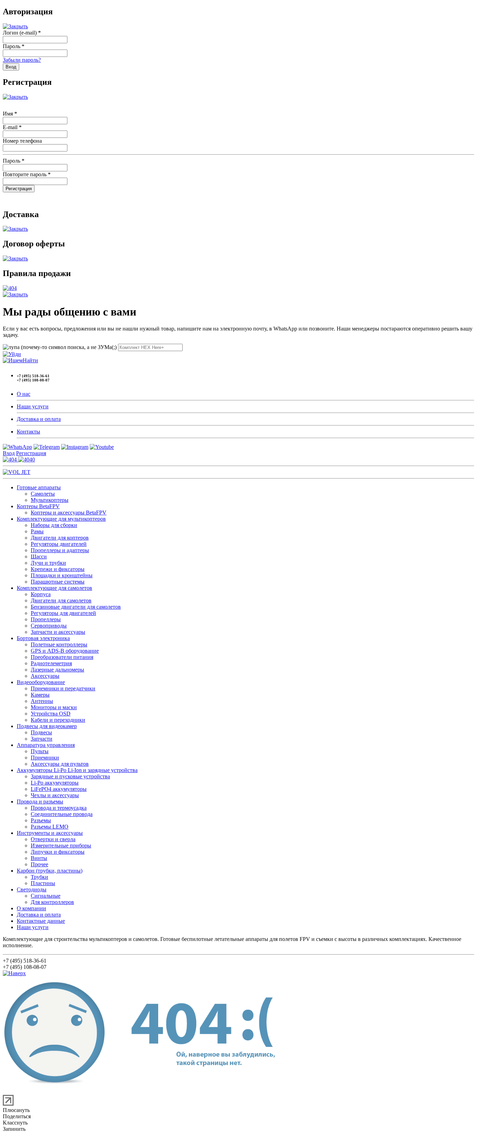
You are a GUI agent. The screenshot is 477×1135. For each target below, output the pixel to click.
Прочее (39, 864)
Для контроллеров (52, 902)
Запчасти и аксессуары (58, 632)
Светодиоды (31, 889)
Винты (39, 858)
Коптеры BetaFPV (38, 506)
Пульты (40, 751)
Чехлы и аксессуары (55, 795)
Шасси (39, 556)
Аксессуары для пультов (60, 764)
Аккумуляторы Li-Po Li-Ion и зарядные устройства (77, 770)
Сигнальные (45, 896)
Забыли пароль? (22, 60)
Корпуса (41, 594)
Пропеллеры (46, 619)
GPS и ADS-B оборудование (65, 651)
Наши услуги (33, 406)
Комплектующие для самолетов (54, 588)
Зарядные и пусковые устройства (70, 776)
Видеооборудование (41, 682)
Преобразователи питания (62, 657)
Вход (9, 453)
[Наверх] (14, 973)
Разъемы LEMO (49, 827)
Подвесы (41, 732)
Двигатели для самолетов (61, 600)
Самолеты (43, 494)
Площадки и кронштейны (62, 575)
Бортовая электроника (43, 638)
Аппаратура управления (46, 745)
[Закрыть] (15, 26)
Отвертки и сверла (53, 839)
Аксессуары (45, 676)
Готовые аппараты (39, 487)
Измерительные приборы (61, 845)
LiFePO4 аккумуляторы (59, 789)
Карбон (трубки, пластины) (49, 871)
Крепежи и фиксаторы (58, 569)
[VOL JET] (16, 472)
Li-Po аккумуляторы (55, 783)
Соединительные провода (62, 814)
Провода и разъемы (40, 801)
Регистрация (31, 453)
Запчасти (41, 739)
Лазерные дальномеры (57, 670)
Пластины (43, 883)
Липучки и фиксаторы (58, 852)
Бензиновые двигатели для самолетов (76, 607)
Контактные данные (41, 921)
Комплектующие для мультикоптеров (61, 519)
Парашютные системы (58, 582)
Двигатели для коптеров (60, 538)
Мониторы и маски (54, 707)
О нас (23, 394)
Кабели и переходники (58, 720)
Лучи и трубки (48, 563)
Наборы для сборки (54, 525)
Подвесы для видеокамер (47, 726)
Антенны (42, 701)
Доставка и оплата (39, 419)
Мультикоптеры (49, 500)
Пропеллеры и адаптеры (60, 550)
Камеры (40, 695)
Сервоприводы (49, 626)
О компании (31, 908)
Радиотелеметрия (51, 663)
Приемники (45, 758)
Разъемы (41, 820)
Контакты (28, 432)
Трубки (39, 877)
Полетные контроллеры (59, 644)
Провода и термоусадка (59, 808)
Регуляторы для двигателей (63, 613)
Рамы (37, 531)
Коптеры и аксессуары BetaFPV (69, 512)
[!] (12, 354)
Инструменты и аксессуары (50, 833)
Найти (30, 360)
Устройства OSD (51, 714)
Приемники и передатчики (63, 688)
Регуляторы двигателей (59, 544)
